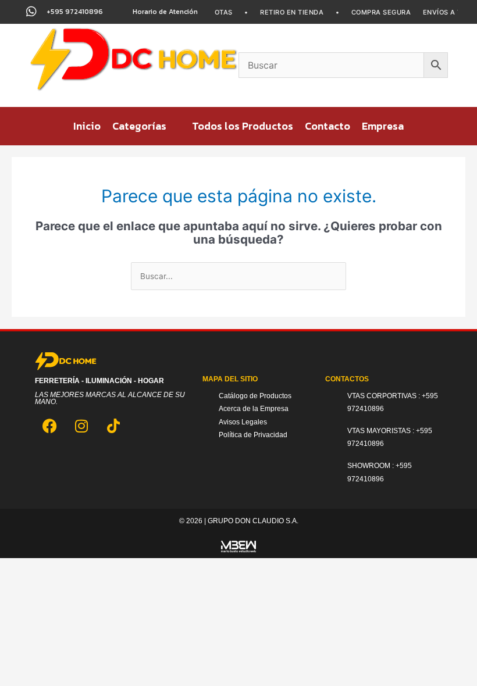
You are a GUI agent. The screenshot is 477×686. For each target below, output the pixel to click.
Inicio (87, 126)
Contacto (327, 126)
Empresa (383, 126)
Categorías (139, 126)
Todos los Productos (242, 126)
